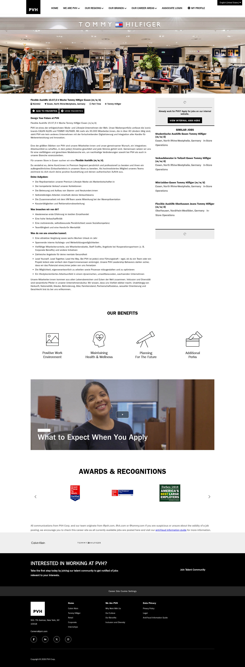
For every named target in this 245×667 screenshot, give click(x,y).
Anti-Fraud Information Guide (155, 617)
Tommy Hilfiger (74, 613)
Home (54, 8)
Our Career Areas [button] (143, 8)
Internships (73, 627)
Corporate (72, 622)
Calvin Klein (73, 608)
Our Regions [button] (93, 8)
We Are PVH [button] (70, 8)
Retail (70, 617)
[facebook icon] (34, 639)
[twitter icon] (57, 639)
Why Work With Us (113, 608)
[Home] (33, 7)
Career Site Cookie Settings (123, 591)
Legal (145, 613)
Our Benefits (110, 617)
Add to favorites (46, 111)
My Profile (198, 8)
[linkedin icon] (45, 639)
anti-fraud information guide (171, 530)
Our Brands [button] (116, 8)
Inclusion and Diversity (115, 622)
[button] (34, 497)
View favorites (73, 111)
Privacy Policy (148, 608)
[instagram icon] (68, 639)
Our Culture (110, 613)
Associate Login (172, 8)
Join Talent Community (192, 569)
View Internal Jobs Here (185, 120)
